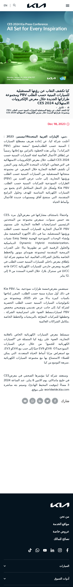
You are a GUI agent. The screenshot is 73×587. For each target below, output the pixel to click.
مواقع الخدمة (61, 524)
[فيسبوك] (67, 550)
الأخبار (61, 107)
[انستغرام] (60, 550)
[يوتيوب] (45, 550)
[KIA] (36, 5)
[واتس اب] (37, 550)
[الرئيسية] (68, 107)
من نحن (64, 516)
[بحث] (14, 5)
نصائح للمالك (61, 539)
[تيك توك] (30, 550)
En (5, 5)
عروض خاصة (61, 531)
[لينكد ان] (52, 550)
